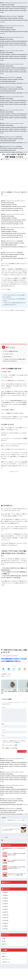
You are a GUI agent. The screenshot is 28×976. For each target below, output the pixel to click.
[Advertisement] (14, 175)
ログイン (4, 953)
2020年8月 (5, 898)
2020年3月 (5, 906)
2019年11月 (5, 917)
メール (4, 729)
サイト (3, 735)
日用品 (3, 938)
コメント (4, 707)
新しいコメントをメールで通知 (10, 745)
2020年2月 (5, 909)
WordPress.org (6, 962)
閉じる (12, 347)
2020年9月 (5, 895)
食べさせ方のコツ (7, 356)
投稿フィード (5, 956)
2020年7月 (5, 901)
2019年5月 (5, 926)
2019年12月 (5, 915)
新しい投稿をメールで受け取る (10, 748)
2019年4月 (5, 929)
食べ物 (8, 674)
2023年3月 (5, 892)
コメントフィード (6, 959)
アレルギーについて (8, 354)
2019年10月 (5, 920)
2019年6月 (5, 923)
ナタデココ (8, 676)
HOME (15, 971)
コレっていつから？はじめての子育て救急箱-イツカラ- (14, 155)
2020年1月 (5, 912)
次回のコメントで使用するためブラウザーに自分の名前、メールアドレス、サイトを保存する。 (14, 741)
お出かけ (4, 944)
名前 (3, 724)
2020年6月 (5, 903)
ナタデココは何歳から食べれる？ (11, 351)
